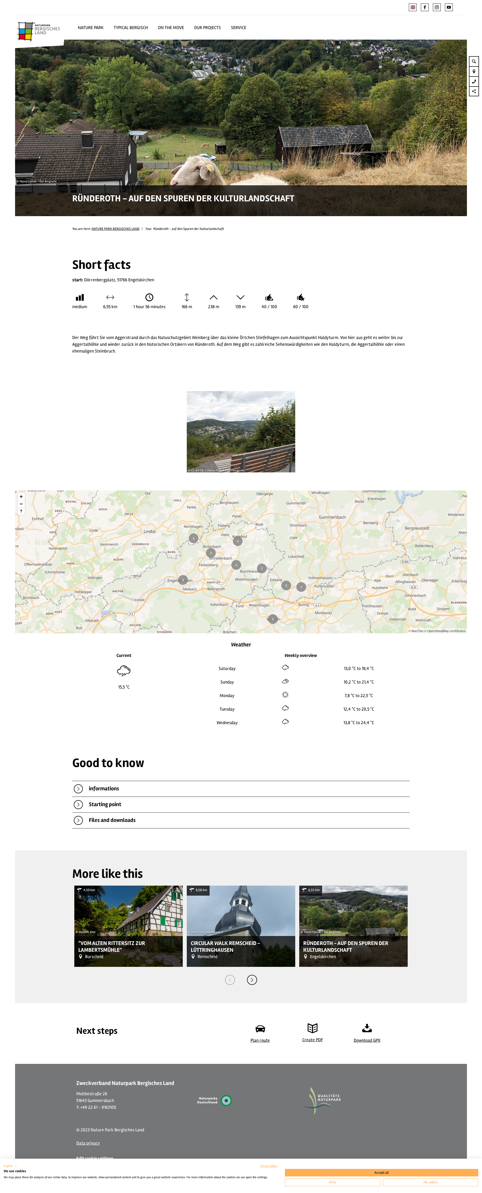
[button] (425, 7)
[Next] (252, 980)
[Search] (474, 61)
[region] (241, 561)
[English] (413, 7)
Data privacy (88, 1143)
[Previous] (230, 980)
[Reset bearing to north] (21, 511)
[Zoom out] (21, 503)
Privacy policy (268, 1166)
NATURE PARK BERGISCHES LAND (116, 229)
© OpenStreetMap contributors (445, 631)
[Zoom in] (21, 496)
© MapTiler (416, 631)
